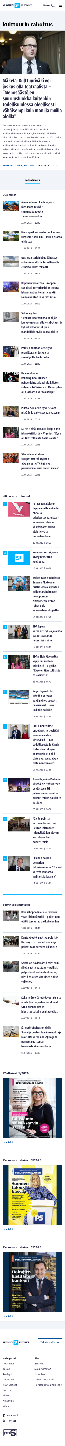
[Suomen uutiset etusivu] (17, 5)
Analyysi (7, 1374)
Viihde (6, 1406)
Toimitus (39, 1374)
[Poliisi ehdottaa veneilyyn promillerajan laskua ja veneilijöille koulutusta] (11, 356)
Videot (6, 1395)
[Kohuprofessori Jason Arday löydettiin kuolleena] (19, 560)
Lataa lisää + (32, 180)
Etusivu (38, 1363)
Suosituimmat (42, 1369)
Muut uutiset (10, 1385)
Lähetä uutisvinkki (44, 1379)
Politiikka (8, 165)
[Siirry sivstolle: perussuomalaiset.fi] (16, 1433)
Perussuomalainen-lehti (48, 1385)
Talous (18, 165)
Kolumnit (8, 1401)
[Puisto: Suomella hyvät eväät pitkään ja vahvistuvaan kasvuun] (11, 413)
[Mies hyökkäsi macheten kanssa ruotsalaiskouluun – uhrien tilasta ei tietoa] (11, 240)
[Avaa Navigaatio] (60, 5)
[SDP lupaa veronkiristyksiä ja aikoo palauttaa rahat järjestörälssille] (19, 636)
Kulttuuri (29, 165)
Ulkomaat (8, 1379)
